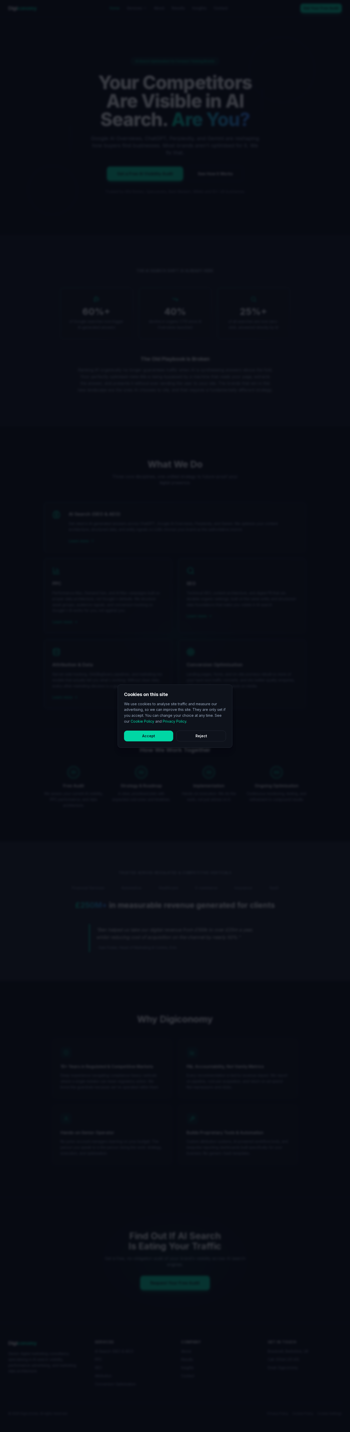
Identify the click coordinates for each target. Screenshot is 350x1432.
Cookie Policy (142, 721)
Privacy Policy (174, 721)
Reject (201, 736)
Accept (148, 736)
